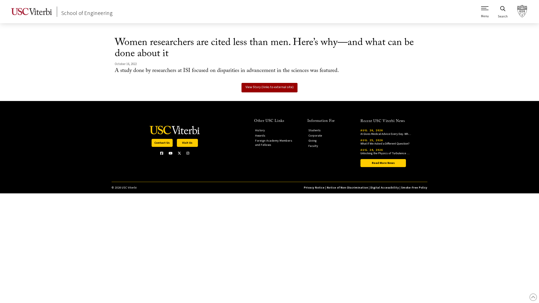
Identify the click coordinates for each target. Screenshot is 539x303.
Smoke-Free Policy (414, 188)
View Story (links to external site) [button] (269, 87)
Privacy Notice (314, 188)
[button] (485, 13)
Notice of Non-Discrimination (347, 188)
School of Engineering (87, 13)
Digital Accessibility (384, 188)
